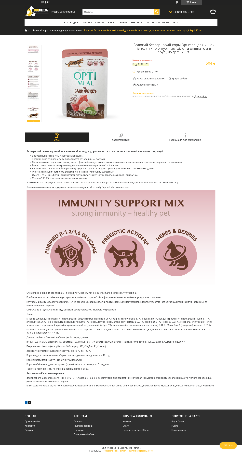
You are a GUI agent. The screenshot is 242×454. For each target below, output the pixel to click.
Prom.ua (137, 448)
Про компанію (32, 421)
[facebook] (26, 403)
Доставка (79, 430)
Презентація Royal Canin (136, 430)
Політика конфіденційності (140, 451)
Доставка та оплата (157, 22)
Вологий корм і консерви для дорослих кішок (57, 30)
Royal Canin (178, 421)
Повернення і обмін (84, 434)
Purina (175, 426)
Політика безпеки (83, 426)
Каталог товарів (105, 22)
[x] (29, 403)
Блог (175, 22)
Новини (127, 421)
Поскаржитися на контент (114, 451)
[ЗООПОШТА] (37, 12)
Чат (231, 445)
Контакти (136, 22)
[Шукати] (156, 12)
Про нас (123, 22)
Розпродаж (71, 22)
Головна (87, 22)
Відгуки (29, 430)
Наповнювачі (179, 430)
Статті (126, 426)
